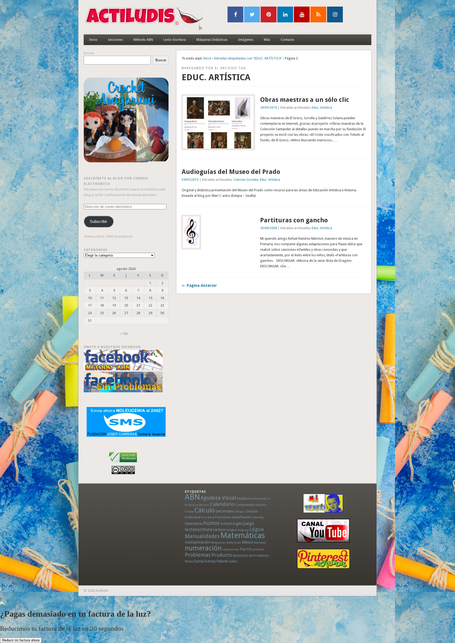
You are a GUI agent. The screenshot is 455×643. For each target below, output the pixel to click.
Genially (258, 517)
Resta (189, 561)
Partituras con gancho (294, 220)
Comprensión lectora (250, 505)
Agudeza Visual (218, 498)
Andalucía (244, 498)
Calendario (222, 504)
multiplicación (197, 542)
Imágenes (245, 40)
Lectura (219, 530)
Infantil (226, 523)
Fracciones (223, 517)
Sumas (210, 561)
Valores (222, 561)
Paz (243, 549)
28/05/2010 (268, 107)
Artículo (204, 505)
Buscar (89, 53)
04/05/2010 (190, 180)
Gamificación (242, 517)
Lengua (231, 530)
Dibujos (240, 511)
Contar (189, 511)
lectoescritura (198, 529)
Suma (199, 561)
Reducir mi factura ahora (20, 640)
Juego (248, 523)
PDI (249, 549)
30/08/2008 (268, 228)
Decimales (224, 511)
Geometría (193, 523)
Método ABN (143, 40)
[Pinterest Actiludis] (323, 559)
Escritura (207, 517)
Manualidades (202, 536)
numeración (203, 548)
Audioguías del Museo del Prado (231, 171)
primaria (258, 549)
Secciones (115, 40)
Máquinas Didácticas (212, 40)
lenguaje (243, 530)
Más (267, 40)
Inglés (237, 523)
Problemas (198, 555)
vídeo (233, 561)
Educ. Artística (322, 107)
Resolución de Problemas (251, 555)
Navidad (260, 542)
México (247, 542)
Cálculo (205, 510)
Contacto (287, 40)
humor (211, 523)
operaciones (230, 549)
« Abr (124, 333)
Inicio (93, 40)
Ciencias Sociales (245, 180)
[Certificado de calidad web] (123, 463)
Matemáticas (242, 535)
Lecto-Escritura (175, 40)
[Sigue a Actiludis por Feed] (318, 14)
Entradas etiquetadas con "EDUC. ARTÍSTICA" (248, 58)
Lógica (257, 529)
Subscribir (98, 221)
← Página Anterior (199, 285)
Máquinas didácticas (226, 542)
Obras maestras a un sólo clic (304, 99)
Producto (221, 555)
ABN (192, 497)
